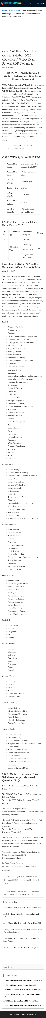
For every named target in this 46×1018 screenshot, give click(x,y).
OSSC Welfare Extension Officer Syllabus (21, 866)
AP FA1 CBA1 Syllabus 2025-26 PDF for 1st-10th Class (22, 907)
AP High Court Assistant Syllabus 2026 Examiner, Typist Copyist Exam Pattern (22, 931)
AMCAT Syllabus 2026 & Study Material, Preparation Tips (21, 915)
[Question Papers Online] (12, 3)
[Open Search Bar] (31, 3)
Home (4, 10)
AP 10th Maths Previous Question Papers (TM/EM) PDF (22, 980)
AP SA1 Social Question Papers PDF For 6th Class (20, 1001)
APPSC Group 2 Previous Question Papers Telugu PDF (22, 923)
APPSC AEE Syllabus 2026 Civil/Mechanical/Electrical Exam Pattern (22, 940)
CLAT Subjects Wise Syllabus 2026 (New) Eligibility (21, 948)
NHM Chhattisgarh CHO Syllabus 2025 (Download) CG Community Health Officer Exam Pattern (22, 880)
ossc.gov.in (6, 870)
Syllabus (19, 863)
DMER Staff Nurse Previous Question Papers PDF (20, 985)
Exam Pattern (14, 10)
